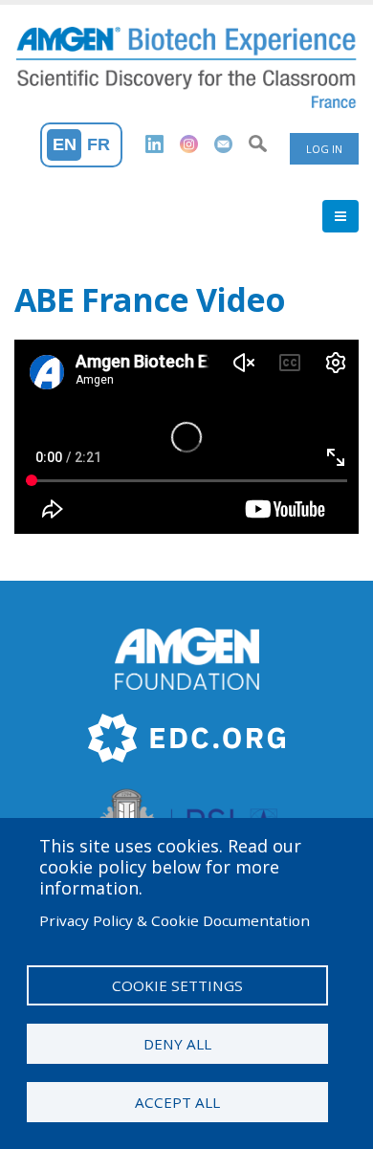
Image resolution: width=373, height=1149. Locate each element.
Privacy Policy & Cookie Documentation (174, 920)
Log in (324, 149)
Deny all (177, 1043)
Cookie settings (177, 985)
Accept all (177, 1102)
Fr (98, 144)
